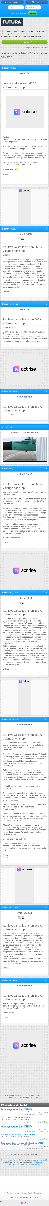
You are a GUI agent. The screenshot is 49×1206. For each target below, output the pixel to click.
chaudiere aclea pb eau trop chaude (20, 1095)
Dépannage (5, 34)
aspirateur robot (14, 1164)
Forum (8, 31)
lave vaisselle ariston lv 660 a (18, 1117)
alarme (37, 1164)
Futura (9, 1193)
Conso (24, 1193)
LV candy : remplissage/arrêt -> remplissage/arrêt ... (26, 1096)
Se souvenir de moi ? (20, 13)
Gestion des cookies (35, 1193)
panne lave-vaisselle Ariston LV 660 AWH (17, 1126)
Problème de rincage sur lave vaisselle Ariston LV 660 (22, 1143)
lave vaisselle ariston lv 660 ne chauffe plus (18, 1134)
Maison (15, 1160)
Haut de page (34, 1197)
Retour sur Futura (12, 2)
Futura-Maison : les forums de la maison (28, 31)
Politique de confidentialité (19, 1197)
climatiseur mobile (38, 1162)
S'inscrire (36, 2)
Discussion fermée (24, 42)
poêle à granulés (27, 1164)
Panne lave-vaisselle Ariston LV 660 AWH (17, 1109)
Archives (16, 1193)
